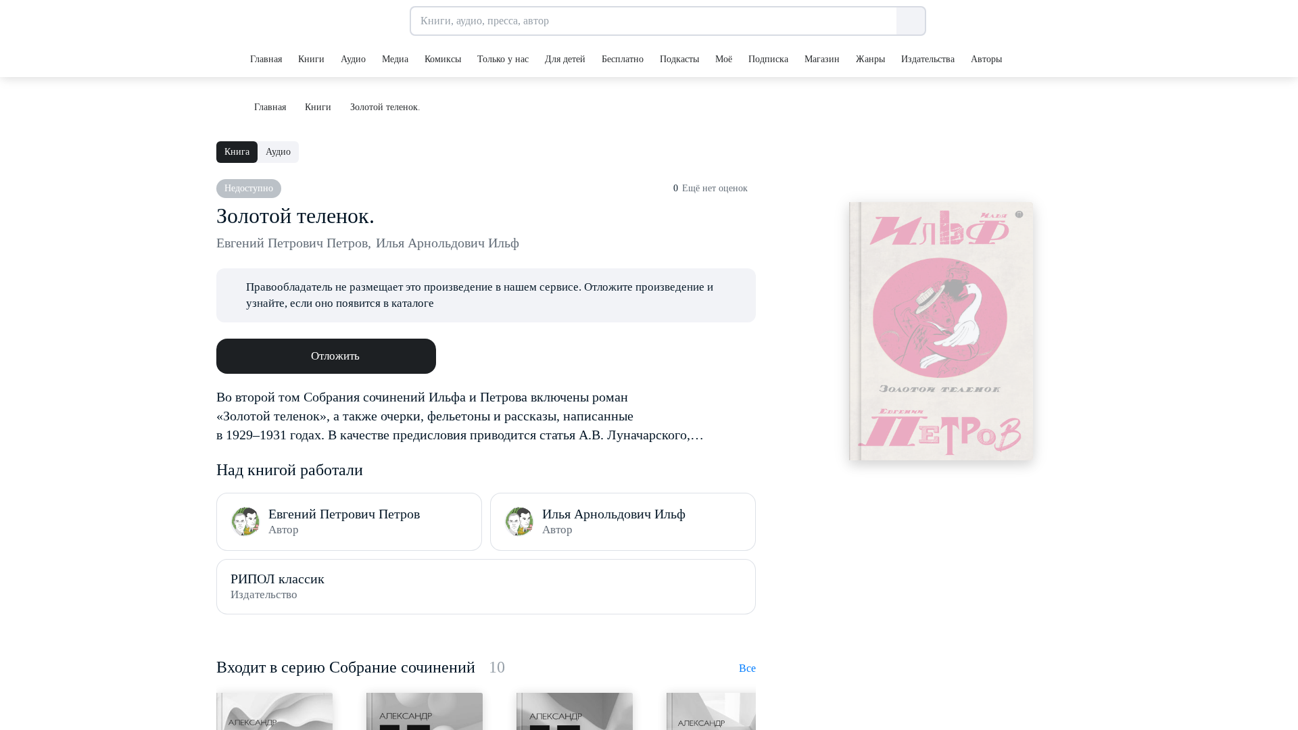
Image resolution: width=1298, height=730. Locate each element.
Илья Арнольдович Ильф (447, 242)
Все (747, 668)
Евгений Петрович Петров (293, 242)
